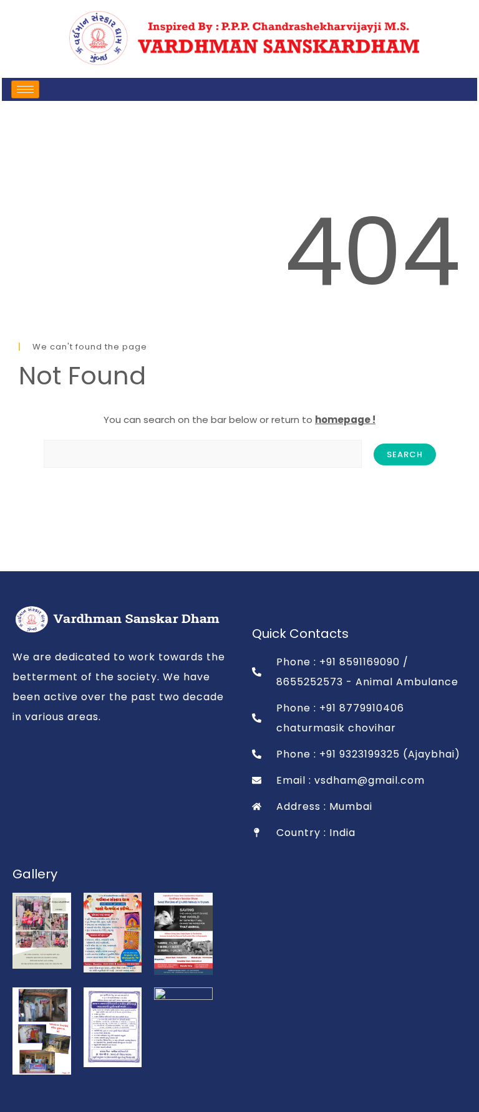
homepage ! (345, 419)
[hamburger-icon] (25, 89)
